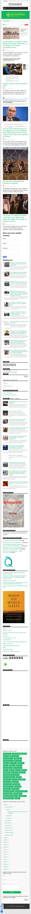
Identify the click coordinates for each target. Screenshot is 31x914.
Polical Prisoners (7, 760)
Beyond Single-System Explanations (12, 542)
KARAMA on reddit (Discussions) (11, 651)
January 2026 (9, 835)
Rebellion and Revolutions (9, 796)
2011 (5, 859)
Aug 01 (9, 818)
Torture (5, 756)
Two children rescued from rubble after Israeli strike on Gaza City (18, 273)
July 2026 (8, 820)
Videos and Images (7, 393)
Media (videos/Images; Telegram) (11, 645)
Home (4, 628)
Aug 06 (9, 815)
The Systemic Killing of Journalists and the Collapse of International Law (18, 428)
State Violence (16, 767)
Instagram (18, 4)
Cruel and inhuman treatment (10, 774)
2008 (5, 866)
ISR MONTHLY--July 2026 (9, 580)
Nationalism (6, 789)
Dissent (5, 763)
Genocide (12, 763)
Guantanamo (22, 796)
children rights (13, 756)
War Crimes (6, 753)
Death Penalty (6, 784)
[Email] (1, 908)
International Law (7, 786)
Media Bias (17, 786)
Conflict (18, 765)
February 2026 (9, 832)
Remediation (15, 789)
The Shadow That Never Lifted (10, 540)
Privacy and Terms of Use (9, 638)
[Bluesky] (1, 905)
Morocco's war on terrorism (16, 455)
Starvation (17, 760)
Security (17, 798)
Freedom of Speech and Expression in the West (19, 322)
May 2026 (8, 825)
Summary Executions (20, 791)
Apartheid (11, 765)
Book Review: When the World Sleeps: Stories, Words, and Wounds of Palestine (14, 548)
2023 (5, 842)
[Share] (1, 911)
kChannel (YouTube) (8, 649)
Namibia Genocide (7, 798)
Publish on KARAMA (8, 643)
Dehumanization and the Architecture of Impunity (18, 402)
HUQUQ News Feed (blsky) (9, 395)
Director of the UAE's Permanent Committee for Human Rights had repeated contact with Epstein (18, 332)
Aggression (14, 782)
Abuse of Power (7, 758)
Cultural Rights (7, 793)
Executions (6, 782)
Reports (23, 770)
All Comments (8, 386)
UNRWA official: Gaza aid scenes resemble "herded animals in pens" (18, 282)
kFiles (4, 647)
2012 (5, 857)
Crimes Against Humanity (18, 753)
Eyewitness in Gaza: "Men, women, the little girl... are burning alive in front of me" (18, 483)
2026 (5, 804)
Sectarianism (6, 779)
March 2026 (9, 830)
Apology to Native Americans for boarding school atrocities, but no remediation (18, 264)
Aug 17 (9, 809)
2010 (5, 861)
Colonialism (17, 758)
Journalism (14, 772)
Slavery (14, 779)
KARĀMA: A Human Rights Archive (17, 906)
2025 (5, 837)
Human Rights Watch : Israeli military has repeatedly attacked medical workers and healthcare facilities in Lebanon (18, 472)
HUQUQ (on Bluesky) (12, 4)
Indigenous (6, 772)
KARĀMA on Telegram (20, 4)
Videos (10, 4)
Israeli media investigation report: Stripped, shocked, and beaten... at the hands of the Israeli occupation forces (15, 44)
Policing (18, 777)
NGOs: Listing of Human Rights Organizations (14, 641)
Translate (14, 372)
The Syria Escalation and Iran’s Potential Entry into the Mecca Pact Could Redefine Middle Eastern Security (14, 577)
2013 (5, 854)
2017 (5, 849)
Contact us (5, 636)
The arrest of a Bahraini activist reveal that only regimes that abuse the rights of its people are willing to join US (15, 218)
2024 (5, 840)
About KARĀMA (7, 639)
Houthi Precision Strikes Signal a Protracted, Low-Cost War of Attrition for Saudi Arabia (15, 583)
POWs (4, 765)
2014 (5, 852)
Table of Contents (7, 630)
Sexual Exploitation (8, 791)
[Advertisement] (12, 687)
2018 (5, 847)
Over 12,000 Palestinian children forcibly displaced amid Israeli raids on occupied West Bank (19, 351)
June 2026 (8, 823)
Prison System (6, 767)
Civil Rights (21, 779)
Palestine (20, 763)
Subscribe (15, 4)
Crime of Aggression (8, 777)
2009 (5, 864)
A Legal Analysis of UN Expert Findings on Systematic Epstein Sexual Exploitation (18, 313)
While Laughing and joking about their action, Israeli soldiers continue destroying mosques (18, 342)
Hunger (11, 770)
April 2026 (8, 827)
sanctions (21, 772)
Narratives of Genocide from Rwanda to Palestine (13, 182)
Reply (5, 49)
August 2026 (9, 807)
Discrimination (17, 793)
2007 (5, 869)
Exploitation (16, 784)
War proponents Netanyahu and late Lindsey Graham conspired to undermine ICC (18, 437)
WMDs (5, 770)
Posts (6, 383)
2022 (5, 844)
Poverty (17, 770)
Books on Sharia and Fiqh (15, 411)
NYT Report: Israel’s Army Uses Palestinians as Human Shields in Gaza (18, 304)
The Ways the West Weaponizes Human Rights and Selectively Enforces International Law (17, 447)
